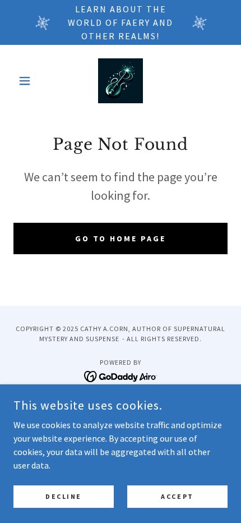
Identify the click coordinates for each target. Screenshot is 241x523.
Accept (177, 496)
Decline (63, 496)
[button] (29, 81)
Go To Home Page (120, 238)
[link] (120, 80)
